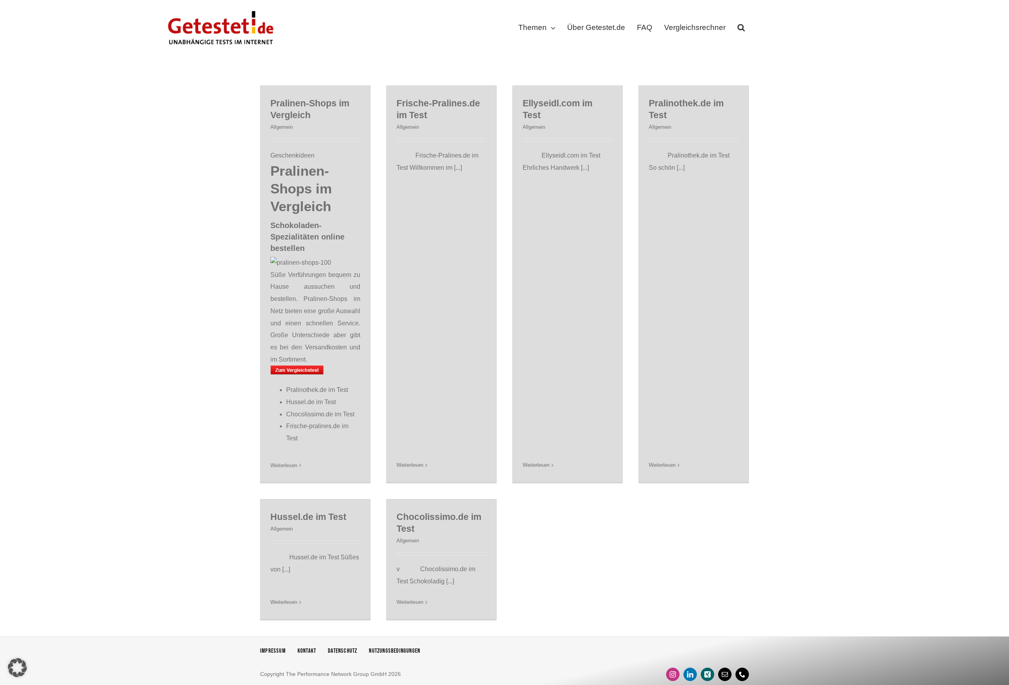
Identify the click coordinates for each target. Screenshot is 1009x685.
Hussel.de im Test (311, 402)
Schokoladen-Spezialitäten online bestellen (307, 236)
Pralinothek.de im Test (317, 389)
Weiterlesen (283, 465)
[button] (741, 29)
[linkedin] (690, 674)
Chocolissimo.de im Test (320, 414)
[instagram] (672, 674)
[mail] (725, 674)
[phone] (742, 674)
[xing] (707, 674)
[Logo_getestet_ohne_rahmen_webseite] (219, 9)
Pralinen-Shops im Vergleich (301, 188)
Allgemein (281, 127)
